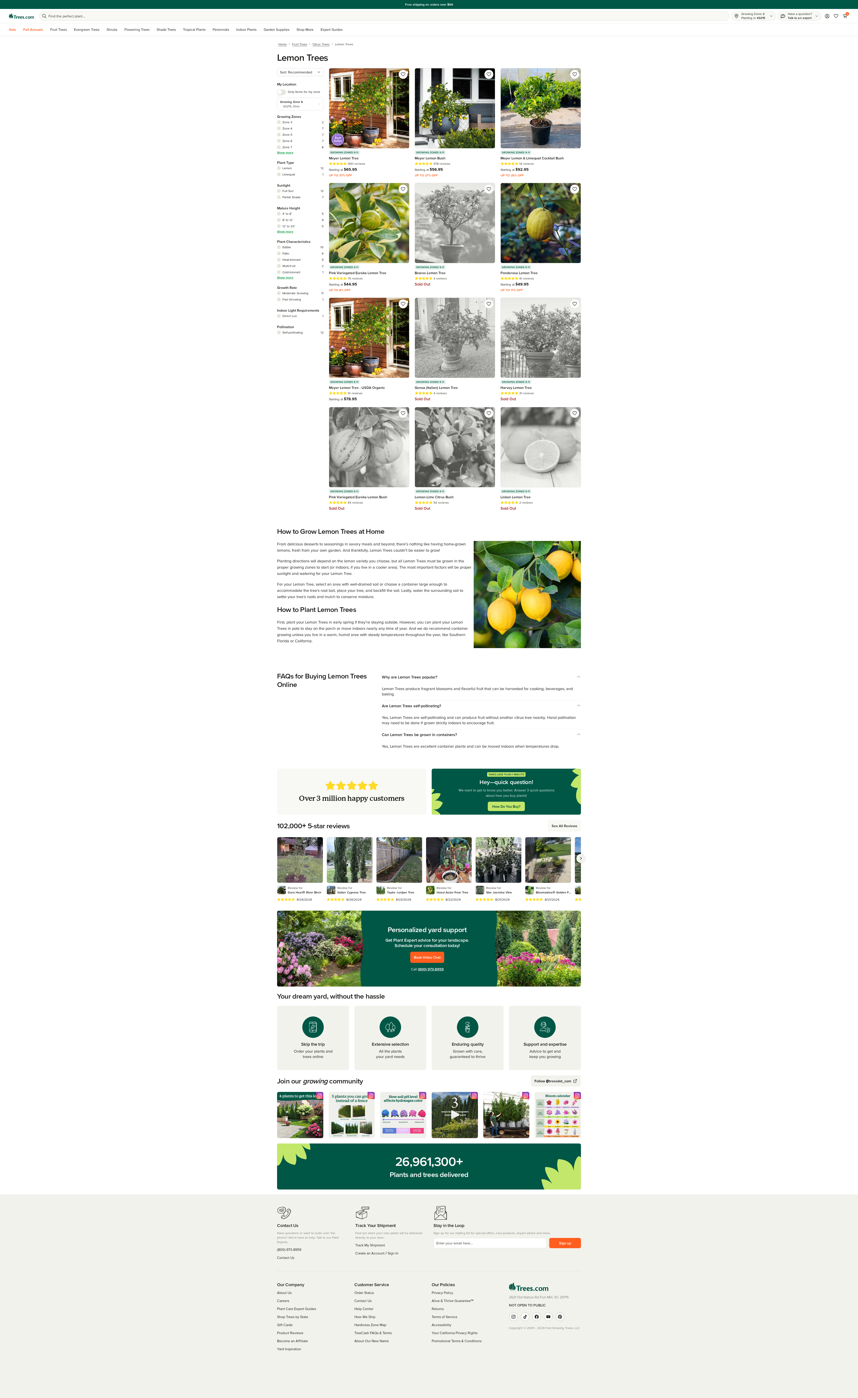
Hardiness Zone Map (370, 1325)
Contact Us (285, 1258)
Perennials (221, 29)
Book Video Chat (427, 957)
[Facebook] (536, 1316)
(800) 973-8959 (431, 969)
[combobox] (300, 72)
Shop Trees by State (292, 1317)
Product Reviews (290, 1333)
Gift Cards (284, 1325)
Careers (283, 1301)
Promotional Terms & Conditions (457, 1341)
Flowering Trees (136, 29)
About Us (284, 1293)
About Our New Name (371, 1341)
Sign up (565, 1243)
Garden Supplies (276, 29)
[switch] (281, 92)
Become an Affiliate (292, 1341)
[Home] (21, 16)
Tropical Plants (194, 29)
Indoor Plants (246, 29)
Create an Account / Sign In (376, 1253)
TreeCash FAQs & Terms (373, 1333)
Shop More (305, 29)
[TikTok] (525, 1316)
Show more (285, 152)
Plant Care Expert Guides (296, 1309)
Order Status (364, 1293)
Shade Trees (166, 29)
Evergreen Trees (86, 29)
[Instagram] (513, 1316)
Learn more (460, 4)
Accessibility (441, 1325)
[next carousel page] (580, 858)
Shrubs (112, 29)
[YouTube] (548, 1316)
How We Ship (364, 1317)
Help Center (363, 1309)
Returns (438, 1309)
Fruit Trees (58, 29)
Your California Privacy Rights (454, 1333)
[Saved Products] (836, 16)
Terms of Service (444, 1317)
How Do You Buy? (506, 806)
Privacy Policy (442, 1293)
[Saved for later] (403, 74)
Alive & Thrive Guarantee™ (452, 1301)
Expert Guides (332, 29)
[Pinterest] (559, 1316)
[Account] (827, 16)
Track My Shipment (370, 1245)
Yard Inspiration (289, 1349)
